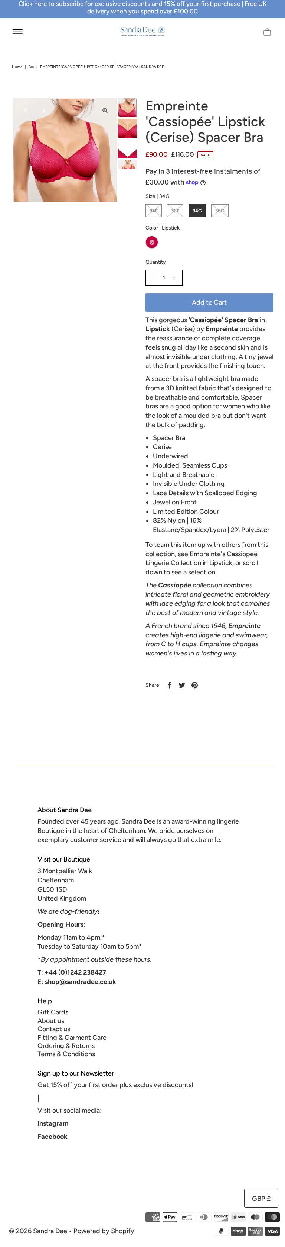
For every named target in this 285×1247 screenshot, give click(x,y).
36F (175, 211)
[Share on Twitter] (182, 684)
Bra (31, 66)
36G (220, 211)
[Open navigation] (18, 31)
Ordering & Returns (66, 1046)
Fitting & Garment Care (72, 1037)
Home (17, 66)
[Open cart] (267, 31)
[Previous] (25, 110)
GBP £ (261, 1199)
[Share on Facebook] (169, 684)
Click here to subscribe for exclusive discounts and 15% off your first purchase (129, 3)
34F (154, 211)
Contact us (53, 1029)
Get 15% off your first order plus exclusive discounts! (115, 1085)
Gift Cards (52, 1012)
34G (197, 211)
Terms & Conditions (66, 1054)
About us (50, 1021)
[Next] (43, 110)
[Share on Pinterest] (194, 684)
